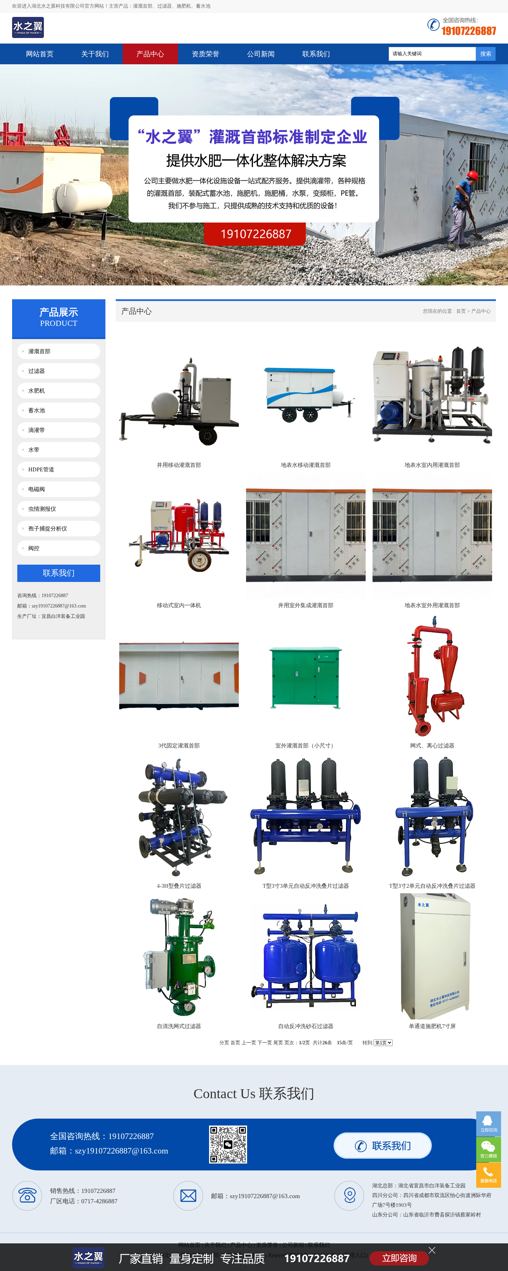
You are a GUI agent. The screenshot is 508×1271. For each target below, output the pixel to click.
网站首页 (40, 54)
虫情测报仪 (42, 509)
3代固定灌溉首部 (179, 746)
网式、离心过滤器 (432, 746)
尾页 (278, 1042)
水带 (33, 450)
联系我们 (316, 54)
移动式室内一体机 (179, 605)
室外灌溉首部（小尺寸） (305, 746)
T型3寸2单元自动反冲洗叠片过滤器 (432, 886)
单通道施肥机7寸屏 (432, 1026)
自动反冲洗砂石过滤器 (305, 1026)
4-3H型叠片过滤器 (179, 886)
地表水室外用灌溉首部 (432, 605)
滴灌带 (36, 430)
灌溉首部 (142, 6)
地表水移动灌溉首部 (306, 465)
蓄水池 (203, 6)
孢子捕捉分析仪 (47, 528)
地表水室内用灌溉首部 (432, 465)
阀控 (33, 548)
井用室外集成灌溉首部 (305, 605)
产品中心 (150, 54)
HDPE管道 (41, 469)
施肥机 (184, 6)
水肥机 (36, 391)
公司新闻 (261, 54)
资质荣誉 (205, 54)
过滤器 (164, 6)
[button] (248, 280)
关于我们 (95, 54)
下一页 (264, 1042)
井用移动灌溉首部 (179, 465)
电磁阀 (36, 489)
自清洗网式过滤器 (179, 1026)
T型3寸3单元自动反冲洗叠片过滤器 (306, 886)
